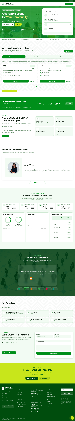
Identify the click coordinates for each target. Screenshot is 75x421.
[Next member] (45, 182)
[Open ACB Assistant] (72, 418)
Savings (27, 3)
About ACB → (69, 103)
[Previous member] (30, 182)
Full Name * (38, 334)
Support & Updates (55, 3)
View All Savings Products (8, 91)
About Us (22, 3)
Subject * (38, 339)
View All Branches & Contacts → (57, 240)
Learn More (5, 135)
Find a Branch (45, 378)
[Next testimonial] (42, 282)
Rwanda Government (51, 396)
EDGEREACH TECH (10, 419)
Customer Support (21, 402)
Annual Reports (14, 136)
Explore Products (18, 24)
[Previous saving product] (34, 87)
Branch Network (20, 400)
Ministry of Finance (50, 389)
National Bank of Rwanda (51, 390)
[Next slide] (9, 33)
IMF (47, 399)
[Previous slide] (3, 33)
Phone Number (56, 334)
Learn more (32, 81)
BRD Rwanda (49, 403)
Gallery (44, 3)
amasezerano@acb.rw (7, 395)
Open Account (69, 3)
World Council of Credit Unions (51, 405)
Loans (32, 3)
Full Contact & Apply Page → (9, 352)
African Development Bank (52, 397)
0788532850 (5, 397)
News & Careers (20, 406)
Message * (38, 343)
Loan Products (20, 390)
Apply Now (68, 51)
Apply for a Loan (67, 393)
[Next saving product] (41, 87)
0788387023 (5, 399)
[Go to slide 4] (36, 182)
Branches (48, 3)
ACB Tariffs (19, 394)
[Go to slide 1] (36, 86)
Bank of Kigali (49, 394)
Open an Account (6, 24)
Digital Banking (39, 3)
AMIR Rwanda (49, 392)
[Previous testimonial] (33, 282)
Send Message (54, 353)
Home (18, 3)
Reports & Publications (21, 404)
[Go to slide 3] (35, 182)
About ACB (19, 399)
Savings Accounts (20, 389)
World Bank (49, 401)
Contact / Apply (20, 408)
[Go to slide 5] (37, 182)
